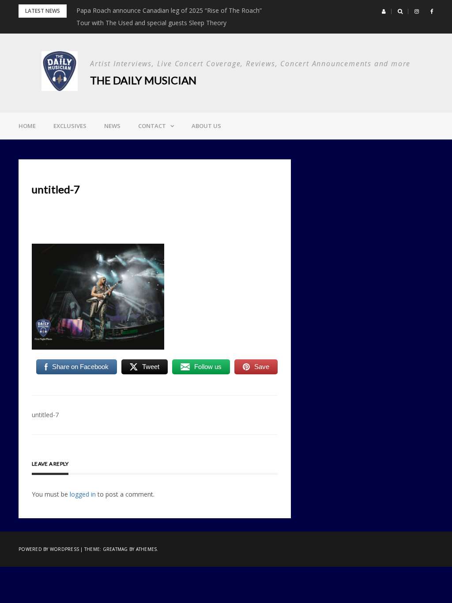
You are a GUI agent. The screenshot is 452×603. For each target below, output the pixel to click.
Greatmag (115, 549)
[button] (384, 11)
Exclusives (70, 126)
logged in (83, 494)
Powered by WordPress (49, 549)
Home (27, 126)
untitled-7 (45, 415)
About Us (206, 126)
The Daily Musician (143, 80)
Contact (152, 126)
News (112, 126)
